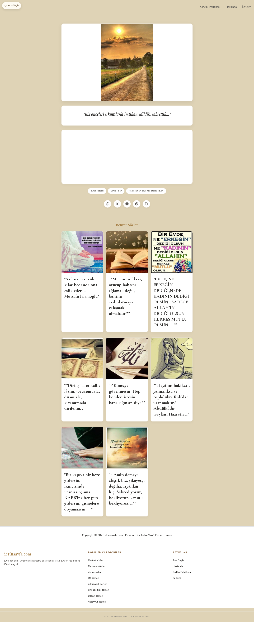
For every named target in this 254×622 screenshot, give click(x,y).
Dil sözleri (93, 578)
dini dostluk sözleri (98, 589)
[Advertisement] (127, 157)
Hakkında (231, 7)
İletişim (246, 7)
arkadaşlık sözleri (97, 584)
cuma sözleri (97, 190)
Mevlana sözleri (96, 566)
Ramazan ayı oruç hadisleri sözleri (146, 190)
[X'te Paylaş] (117, 204)
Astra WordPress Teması (156, 535)
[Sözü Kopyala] (146, 204)
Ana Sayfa (13, 5)
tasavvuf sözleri (97, 601)
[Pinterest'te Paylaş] (136, 204)
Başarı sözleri (95, 596)
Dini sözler (116, 190)
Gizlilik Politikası (210, 7)
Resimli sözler (95, 560)
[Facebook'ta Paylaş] (127, 204)
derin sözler (94, 572)
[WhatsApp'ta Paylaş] (107, 204)
